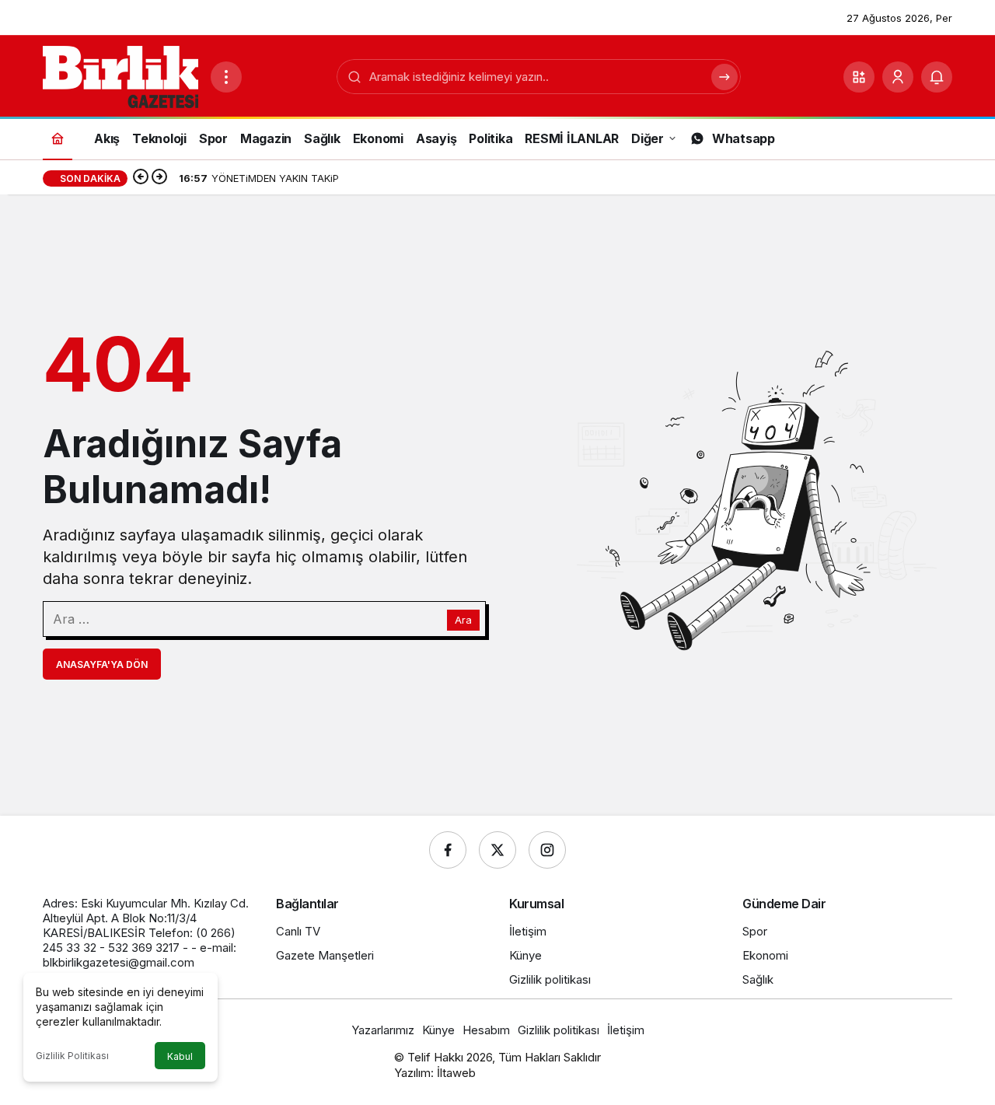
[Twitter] (497, 850)
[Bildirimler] (936, 77)
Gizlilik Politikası (72, 1055)
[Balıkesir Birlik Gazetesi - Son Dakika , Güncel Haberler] (120, 75)
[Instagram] (547, 850)
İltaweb (456, 1072)
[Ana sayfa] (58, 138)
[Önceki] (140, 178)
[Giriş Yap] (897, 77)
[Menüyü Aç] (226, 77)
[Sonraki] (159, 178)
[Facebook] (447, 850)
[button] (859, 77)
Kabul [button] (180, 1056)
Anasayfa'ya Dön (102, 664)
